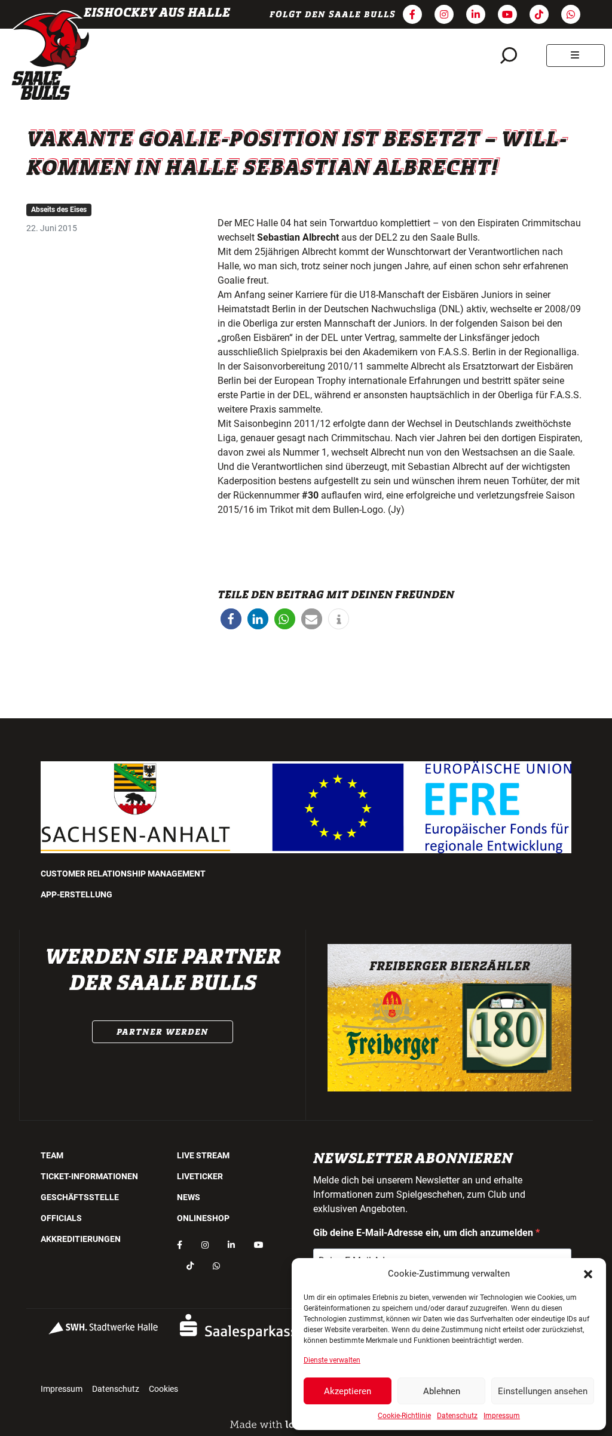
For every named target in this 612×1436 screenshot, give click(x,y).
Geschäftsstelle (80, 1197)
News (188, 1197)
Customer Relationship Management (123, 873)
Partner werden (163, 1032)
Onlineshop (203, 1218)
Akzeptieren (347, 1391)
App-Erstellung (76, 894)
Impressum (502, 1416)
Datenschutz (457, 1416)
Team (52, 1155)
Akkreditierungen (81, 1239)
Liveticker (200, 1176)
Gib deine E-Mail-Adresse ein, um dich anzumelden (424, 1232)
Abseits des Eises (59, 209)
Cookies (163, 1389)
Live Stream (203, 1155)
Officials (61, 1218)
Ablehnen (441, 1391)
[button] (588, 1274)
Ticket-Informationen (89, 1176)
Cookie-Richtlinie (404, 1416)
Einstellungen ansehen (542, 1391)
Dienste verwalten (332, 1360)
